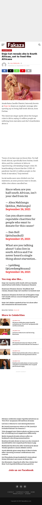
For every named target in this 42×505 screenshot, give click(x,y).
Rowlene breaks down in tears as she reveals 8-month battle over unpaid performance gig (20, 442)
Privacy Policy (18, 493)
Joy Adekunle (15, 63)
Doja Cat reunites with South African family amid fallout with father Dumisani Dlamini (19, 284)
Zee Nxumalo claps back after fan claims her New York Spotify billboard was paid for (20, 463)
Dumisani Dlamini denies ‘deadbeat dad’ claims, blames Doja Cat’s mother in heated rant (21, 290)
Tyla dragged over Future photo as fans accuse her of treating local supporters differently (20, 432)
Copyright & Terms (22, 492)
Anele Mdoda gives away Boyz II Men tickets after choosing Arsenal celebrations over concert (19, 452)
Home (33, 492)
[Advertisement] (21, 21)
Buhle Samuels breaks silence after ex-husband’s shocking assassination (17, 437)
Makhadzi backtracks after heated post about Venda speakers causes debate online (20, 447)
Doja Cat (7, 106)
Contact (10, 492)
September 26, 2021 (18, 209)
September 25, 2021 (18, 239)
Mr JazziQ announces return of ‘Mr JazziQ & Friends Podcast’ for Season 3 (19, 427)
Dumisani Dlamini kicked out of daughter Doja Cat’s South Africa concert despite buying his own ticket (20, 296)
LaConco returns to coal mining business (18, 424)
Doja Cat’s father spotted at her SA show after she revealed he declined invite (20, 303)
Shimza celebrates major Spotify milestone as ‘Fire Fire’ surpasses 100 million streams (20, 420)
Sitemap (27, 493)
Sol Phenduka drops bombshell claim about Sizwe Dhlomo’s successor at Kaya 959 (19, 458)
